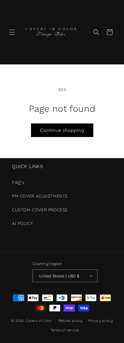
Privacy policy (100, 321)
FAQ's (18, 182)
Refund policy (70, 321)
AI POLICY (22, 223)
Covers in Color (39, 321)
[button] (12, 32)
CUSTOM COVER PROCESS (40, 210)
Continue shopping (62, 130)
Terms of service (65, 330)
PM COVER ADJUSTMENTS (40, 196)
